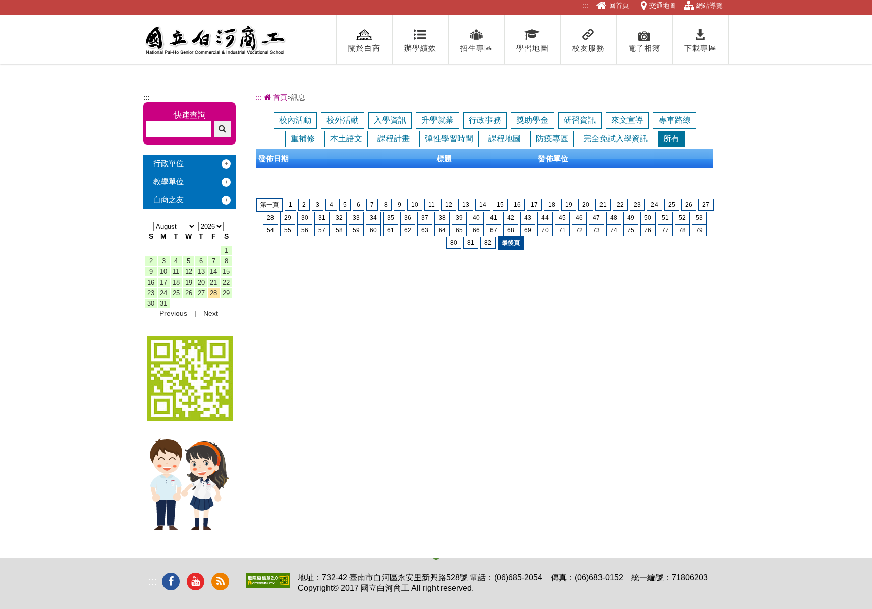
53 (699, 218)
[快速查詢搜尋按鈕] (222, 129)
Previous (173, 313)
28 (213, 293)
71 (562, 230)
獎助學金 (532, 120)
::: (585, 5)
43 (527, 218)
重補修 (303, 138)
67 (493, 230)
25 (176, 293)
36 (407, 218)
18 (176, 282)
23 (150, 293)
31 (163, 303)
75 (630, 230)
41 (493, 218)
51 (665, 218)
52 (682, 218)
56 (304, 230)
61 (390, 230)
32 (339, 218)
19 (188, 282)
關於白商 (364, 48)
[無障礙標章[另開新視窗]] (268, 585)
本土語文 (346, 138)
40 (476, 218)
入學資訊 (390, 120)
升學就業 (437, 120)
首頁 (279, 97)
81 (470, 242)
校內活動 (295, 120)
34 (373, 218)
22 (226, 282)
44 (545, 218)
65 (459, 230)
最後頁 (511, 242)
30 (150, 303)
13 (201, 271)
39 (459, 218)
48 (613, 218)
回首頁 (619, 5)
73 (596, 230)
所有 (671, 138)
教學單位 (168, 181)
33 (356, 218)
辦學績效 (420, 48)
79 (699, 230)
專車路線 (675, 120)
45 (562, 218)
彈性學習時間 (449, 138)
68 (510, 230)
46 (579, 218)
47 (596, 218)
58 (339, 230)
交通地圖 (662, 5)
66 (476, 230)
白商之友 (168, 199)
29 (226, 293)
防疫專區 (552, 138)
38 (442, 218)
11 (176, 271)
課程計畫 (393, 138)
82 (488, 242)
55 (287, 230)
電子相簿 (644, 48)
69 (527, 230)
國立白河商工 (214, 40)
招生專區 (476, 48)
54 (270, 230)
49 (630, 218)
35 (390, 218)
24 (163, 293)
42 (510, 218)
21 (213, 282)
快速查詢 (190, 114)
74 (613, 230)
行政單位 (168, 163)
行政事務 (485, 120)
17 (163, 282)
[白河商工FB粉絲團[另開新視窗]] (171, 581)
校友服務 (588, 48)
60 (373, 230)
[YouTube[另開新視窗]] (195, 581)
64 (442, 230)
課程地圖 (504, 138)
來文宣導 (627, 120)
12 (188, 271)
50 (647, 218)
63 (424, 230)
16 (150, 282)
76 (647, 230)
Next (210, 313)
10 (163, 271)
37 (424, 218)
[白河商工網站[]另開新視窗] (190, 418)
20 (201, 282)
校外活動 (342, 120)
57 (321, 230)
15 (226, 271)
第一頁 (269, 204)
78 (682, 230)
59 (356, 230)
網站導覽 (709, 5)
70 (545, 230)
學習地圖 (532, 48)
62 (407, 230)
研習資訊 (580, 120)
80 (453, 242)
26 (188, 293)
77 (665, 230)
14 (213, 271)
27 (201, 293)
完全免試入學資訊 (615, 138)
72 (579, 230)
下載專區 (700, 48)
